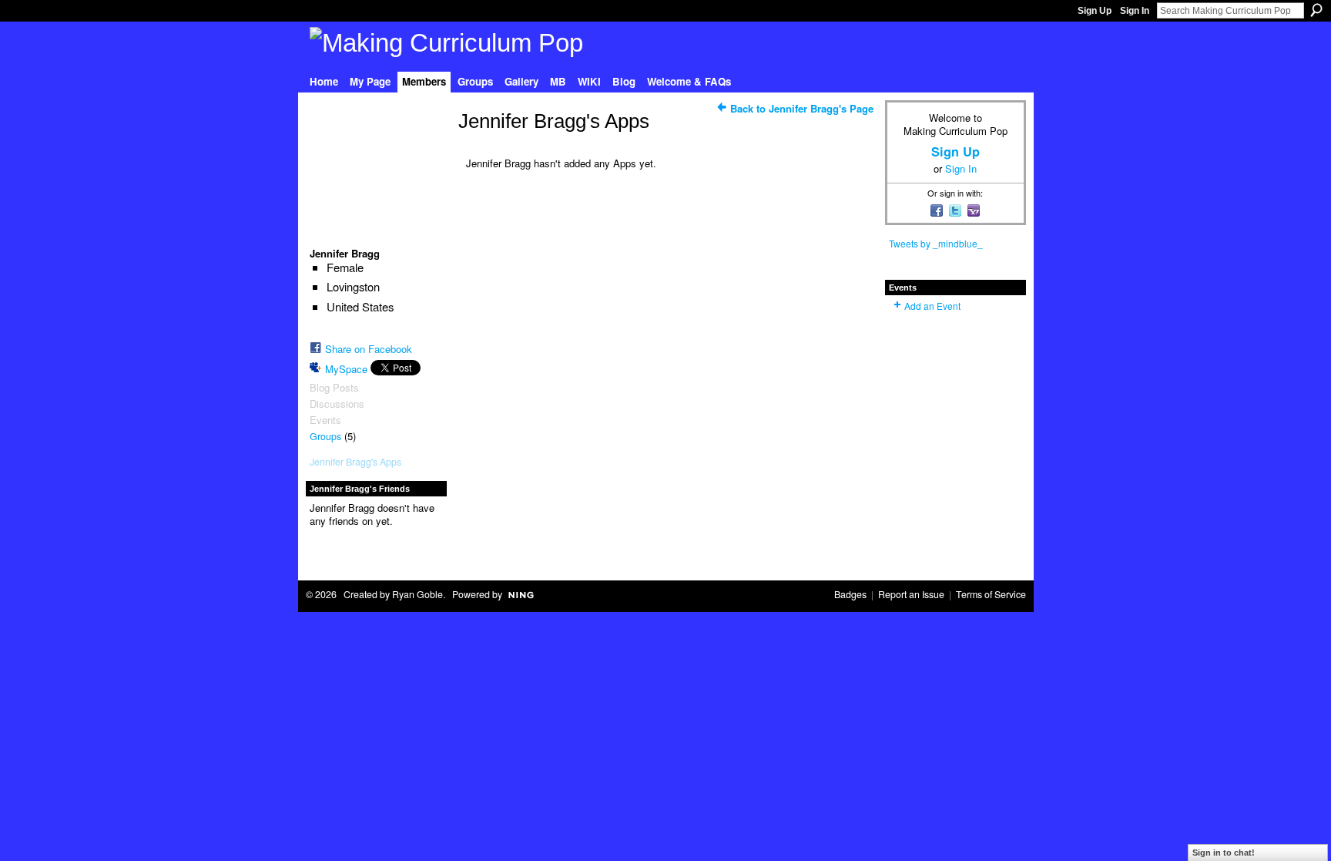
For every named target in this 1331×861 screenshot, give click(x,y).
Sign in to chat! (1223, 852)
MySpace (346, 369)
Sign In (1134, 10)
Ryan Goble (417, 594)
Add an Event (932, 305)
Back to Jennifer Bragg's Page (801, 108)
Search (1316, 10)
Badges (850, 594)
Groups (325, 436)
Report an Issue (911, 594)
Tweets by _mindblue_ (936, 243)
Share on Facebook (368, 348)
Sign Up (1094, 10)
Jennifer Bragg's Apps (355, 462)
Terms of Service (991, 594)
